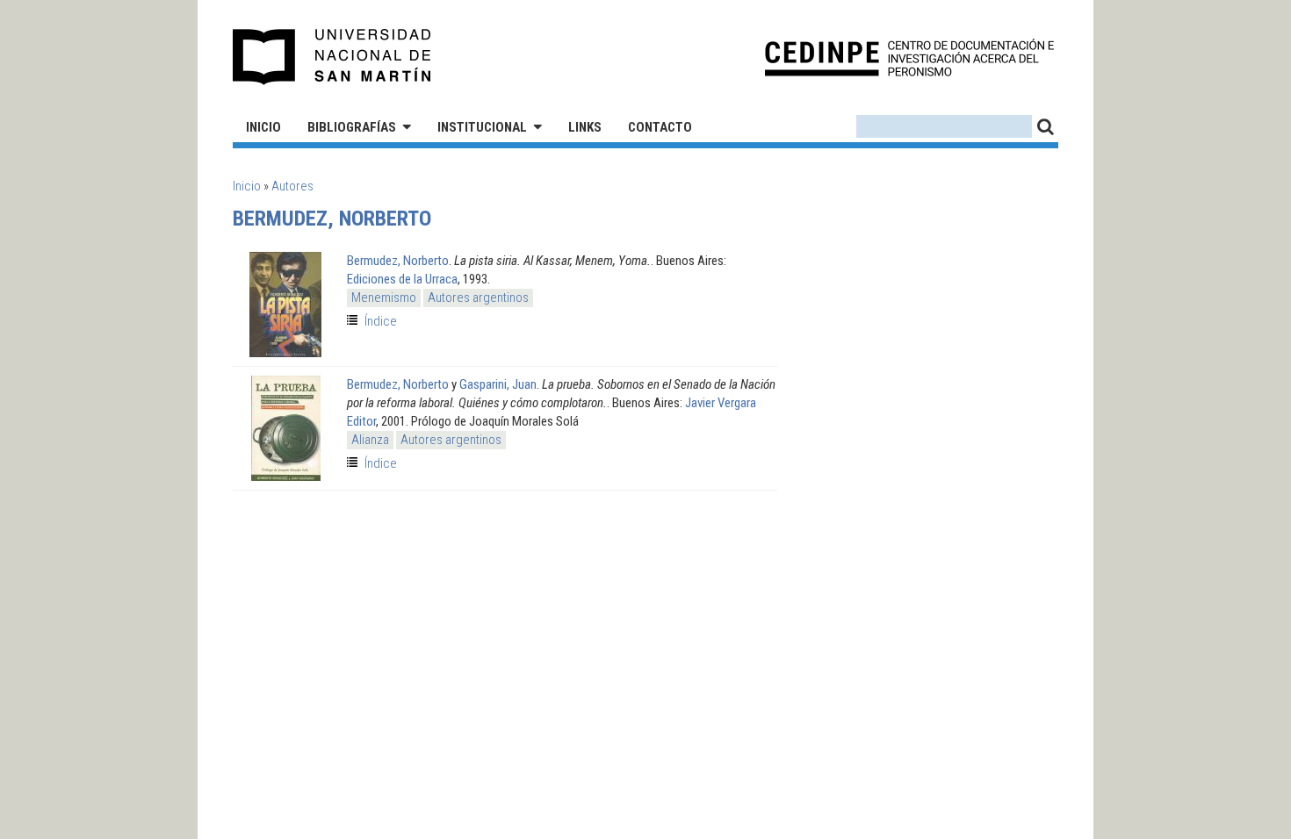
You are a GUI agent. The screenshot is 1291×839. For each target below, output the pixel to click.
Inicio (263, 127)
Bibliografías (351, 127)
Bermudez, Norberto (398, 261)
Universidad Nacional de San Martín (332, 57)
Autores (292, 186)
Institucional (482, 127)
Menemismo (383, 297)
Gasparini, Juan (498, 384)
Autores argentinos (478, 297)
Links (585, 127)
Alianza (370, 440)
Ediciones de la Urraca (402, 279)
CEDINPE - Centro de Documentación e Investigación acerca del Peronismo (909, 57)
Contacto (660, 127)
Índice (380, 321)
